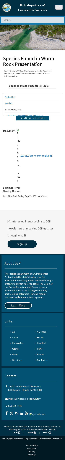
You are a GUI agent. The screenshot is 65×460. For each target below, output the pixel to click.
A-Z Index (41, 331)
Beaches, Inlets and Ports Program (17, 73)
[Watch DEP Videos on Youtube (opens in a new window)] (26, 412)
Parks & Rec (18, 343)
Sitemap (32, 454)
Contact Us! (10, 97)
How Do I (41, 343)
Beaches (9, 103)
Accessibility (32, 445)
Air (13, 331)
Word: (31, 432)
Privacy (32, 451)
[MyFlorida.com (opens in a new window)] (37, 413)
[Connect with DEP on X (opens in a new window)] (12, 412)
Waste (15, 348)
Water (15, 354)
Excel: (46, 432)
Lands (15, 337)
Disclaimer (32, 448)
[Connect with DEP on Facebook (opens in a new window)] (7, 412)
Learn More (18, 305)
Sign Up (22, 244)
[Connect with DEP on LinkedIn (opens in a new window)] (22, 412)
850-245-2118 (15, 406)
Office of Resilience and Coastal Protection (34, 71)
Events (40, 354)
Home (6, 71)
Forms (40, 337)
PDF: (15, 432)
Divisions (13, 71)
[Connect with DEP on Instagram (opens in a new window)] (17, 412)
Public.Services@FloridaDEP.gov (24, 398)
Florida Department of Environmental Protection (40, 438)
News (39, 348)
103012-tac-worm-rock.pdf (36, 155)
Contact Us (42, 360)
